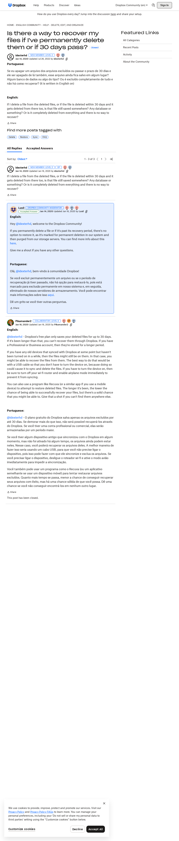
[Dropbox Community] (17, 5)
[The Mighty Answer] (69, 321)
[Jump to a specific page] (111, 159)
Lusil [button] (21, 207)
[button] (10, 56)
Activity (127, 54)
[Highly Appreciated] (77, 208)
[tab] (14, 148)
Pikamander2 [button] (23, 321)
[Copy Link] (67, 58)
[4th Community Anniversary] (58, 55)
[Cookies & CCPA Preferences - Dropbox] (56, 818)
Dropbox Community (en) (130, 5)
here (113, 14)
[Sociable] (72, 208)
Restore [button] (24, 137)
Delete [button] (12, 137)
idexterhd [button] (21, 55)
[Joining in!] (63, 55)
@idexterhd (23, 223)
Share (11, 123)
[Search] (153, 5)
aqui (51, 295)
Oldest (21, 159)
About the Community (136, 61)
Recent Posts (130, 47)
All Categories (131, 40)
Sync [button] (35, 137)
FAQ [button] (44, 137)
